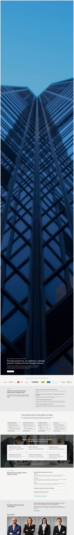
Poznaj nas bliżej (36, 510)
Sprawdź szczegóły (11, 430)
